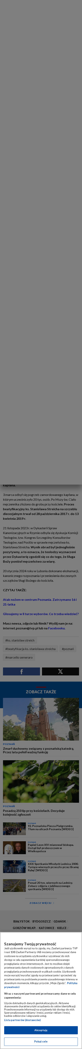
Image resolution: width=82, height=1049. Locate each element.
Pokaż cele (41, 1041)
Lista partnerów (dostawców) (22, 1020)
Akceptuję (40, 1030)
